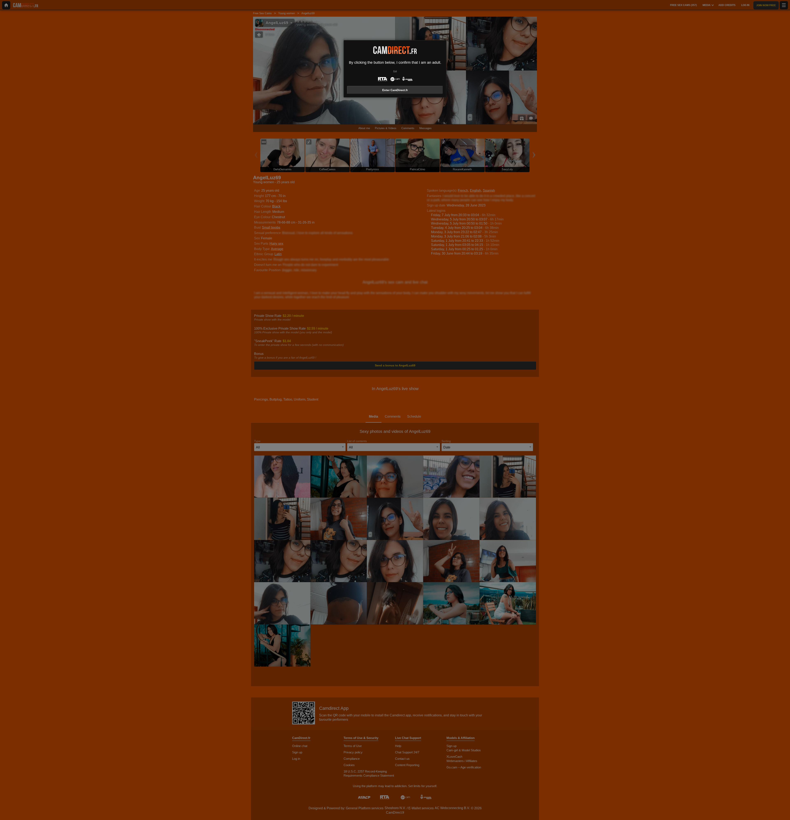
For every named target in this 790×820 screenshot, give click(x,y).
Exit (395, 71)
